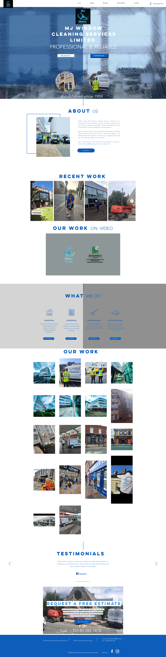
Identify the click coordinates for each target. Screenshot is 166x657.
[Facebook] (73, 571)
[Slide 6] (84, 581)
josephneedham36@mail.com (113, 638)
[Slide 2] (78, 581)
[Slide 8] (87, 581)
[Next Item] (132, 201)
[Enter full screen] (118, 273)
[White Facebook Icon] (79, 625)
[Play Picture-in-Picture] (115, 273)
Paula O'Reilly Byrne (83, 571)
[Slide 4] (81, 581)
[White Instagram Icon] (84, 625)
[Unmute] (51, 273)
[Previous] (10, 564)
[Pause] (48, 273)
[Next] (156, 564)
